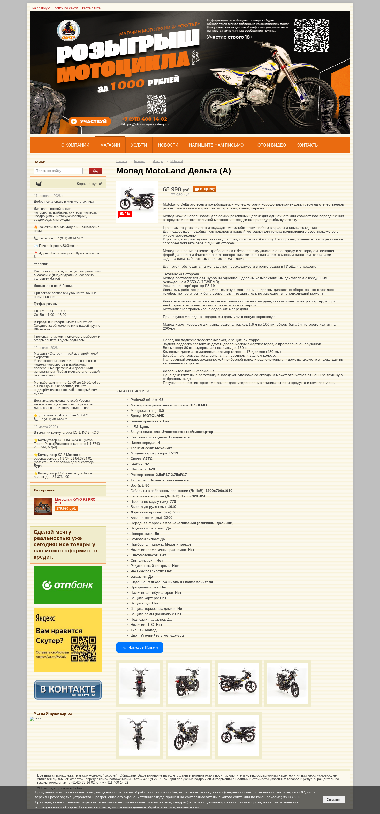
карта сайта (91, 8)
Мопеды (158, 161)
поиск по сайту (66, 8)
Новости (168, 145)
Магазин (110, 145)
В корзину (207, 189)
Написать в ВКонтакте (143, 647)
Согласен (334, 800)
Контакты (308, 145)
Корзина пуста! (89, 184)
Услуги (139, 145)
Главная (121, 161)
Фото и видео (270, 145)
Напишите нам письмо (216, 145)
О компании (75, 145)
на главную (41, 8)
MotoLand (176, 161)
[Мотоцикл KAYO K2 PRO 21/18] (43, 514)
